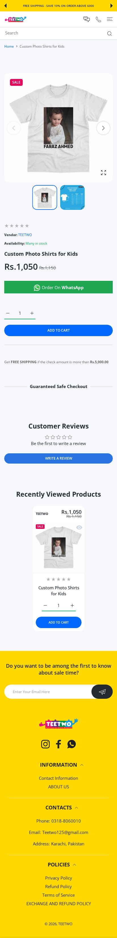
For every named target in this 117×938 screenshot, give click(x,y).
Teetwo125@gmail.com (65, 832)
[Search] (108, 33)
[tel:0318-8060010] (98, 19)
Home (9, 46)
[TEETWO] (15, 19)
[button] (5, 5)
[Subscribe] (102, 692)
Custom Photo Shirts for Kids (58, 590)
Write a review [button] (58, 458)
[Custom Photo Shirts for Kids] (58, 547)
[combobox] (60, 32)
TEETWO (25, 234)
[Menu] (110, 19)
